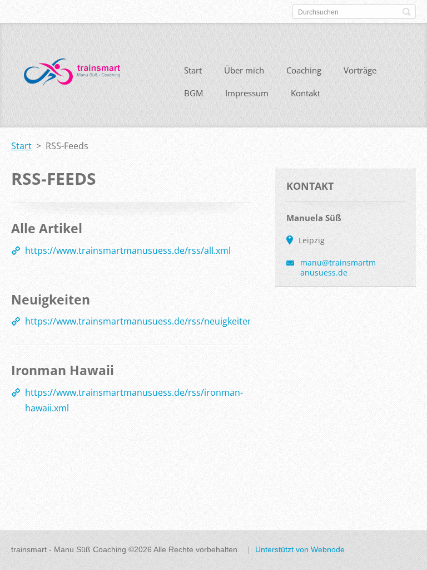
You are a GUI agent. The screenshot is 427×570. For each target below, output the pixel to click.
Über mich (244, 70)
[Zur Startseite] (72, 75)
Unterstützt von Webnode (300, 549)
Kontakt (305, 93)
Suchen (406, 12)
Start (193, 70)
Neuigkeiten (50, 299)
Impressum (247, 93)
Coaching (303, 70)
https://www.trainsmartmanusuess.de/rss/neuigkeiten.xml (147, 321)
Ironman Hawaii (62, 370)
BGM (193, 93)
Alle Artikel (46, 228)
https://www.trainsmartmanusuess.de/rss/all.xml (128, 250)
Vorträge (360, 70)
